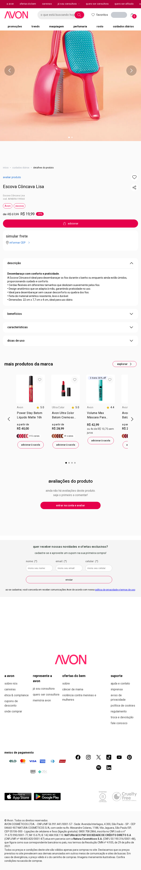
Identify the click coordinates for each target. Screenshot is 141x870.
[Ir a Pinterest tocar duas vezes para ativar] (129, 757)
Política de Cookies (123, 705)
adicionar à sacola (30, 445)
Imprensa (117, 689)
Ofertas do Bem (74, 676)
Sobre (66, 683)
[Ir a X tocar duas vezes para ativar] (99, 757)
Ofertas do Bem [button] (28, 4)
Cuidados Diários (20, 167)
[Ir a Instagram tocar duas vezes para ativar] (88, 757)
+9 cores (68, 436)
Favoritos (102, 15)
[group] (30, 411)
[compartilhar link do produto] (134, 187)
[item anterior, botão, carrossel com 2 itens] (9, 70)
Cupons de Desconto (11, 703)
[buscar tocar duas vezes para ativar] (79, 14)
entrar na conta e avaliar (70, 505)
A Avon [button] (10, 4)
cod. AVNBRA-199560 (14, 199)
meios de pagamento (19, 752)
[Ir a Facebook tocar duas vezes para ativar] (78, 757)
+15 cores (34, 436)
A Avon (9, 676)
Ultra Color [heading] (58, 407)
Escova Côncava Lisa (23, 186)
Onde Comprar (13, 711)
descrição (14, 263)
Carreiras (10, 689)
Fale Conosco (119, 723)
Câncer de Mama (72, 689)
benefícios (14, 314)
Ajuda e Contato (120, 683)
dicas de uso (16, 340)
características (17, 327)
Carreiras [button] (47, 4)
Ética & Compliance (16, 695)
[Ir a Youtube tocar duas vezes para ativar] (119, 757)
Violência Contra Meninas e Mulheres (79, 697)
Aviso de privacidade (118, 697)
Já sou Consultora (67, 4)
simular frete (17, 236)
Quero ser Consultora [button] (97, 4)
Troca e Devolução (122, 717)
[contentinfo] (40, 407)
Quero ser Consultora (46, 694)
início (5, 167)
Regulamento (119, 711)
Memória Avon (42, 700)
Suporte (116, 676)
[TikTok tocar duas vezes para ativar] (109, 757)
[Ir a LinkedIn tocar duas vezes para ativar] (109, 767)
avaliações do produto (70, 481)
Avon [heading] (20, 407)
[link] (30, 416)
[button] (134, 177)
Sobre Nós (10, 683)
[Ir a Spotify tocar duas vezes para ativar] (99, 767)
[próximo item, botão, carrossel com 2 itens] (131, 70)
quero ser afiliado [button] (124, 4)
